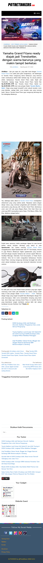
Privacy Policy (6, 552)
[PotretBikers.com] (21, 4)
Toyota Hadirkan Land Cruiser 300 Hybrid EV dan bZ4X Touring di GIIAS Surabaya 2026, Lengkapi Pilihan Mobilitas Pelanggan (26, 333)
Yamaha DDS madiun (8, 353)
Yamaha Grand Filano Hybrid (10, 355)
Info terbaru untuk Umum (17, 351)
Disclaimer (5, 549)
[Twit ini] (6, 313)
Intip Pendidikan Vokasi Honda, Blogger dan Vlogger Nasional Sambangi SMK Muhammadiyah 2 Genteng (26, 342)
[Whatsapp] (17, 313)
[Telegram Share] (13, 313)
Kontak (4, 545)
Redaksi (4, 542)
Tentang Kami (6, 539)
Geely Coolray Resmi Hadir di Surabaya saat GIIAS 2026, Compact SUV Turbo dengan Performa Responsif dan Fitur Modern (21, 473)
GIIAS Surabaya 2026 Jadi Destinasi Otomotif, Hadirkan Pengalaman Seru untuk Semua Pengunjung (26, 325)
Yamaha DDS (33, 351)
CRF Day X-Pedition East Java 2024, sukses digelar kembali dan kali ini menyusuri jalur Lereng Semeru (10, 367)
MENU (38, 13)
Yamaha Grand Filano (26, 201)
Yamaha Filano (19, 353)
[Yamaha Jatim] (22, 29)
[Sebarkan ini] (3, 313)
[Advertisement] (21, 118)
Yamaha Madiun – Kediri (27, 294)
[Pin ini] (10, 313)
